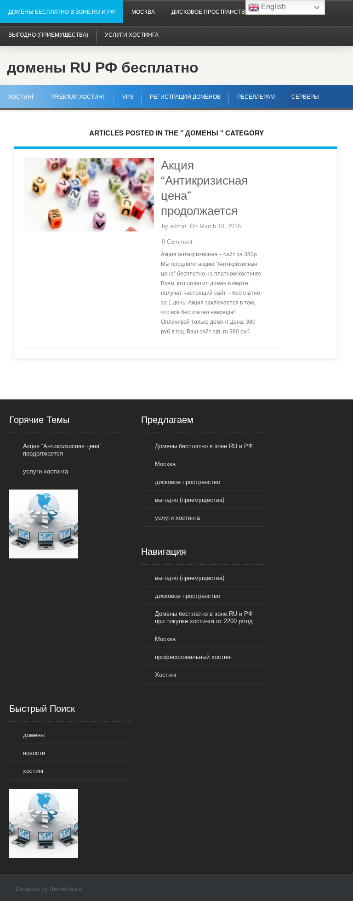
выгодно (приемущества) (48, 35)
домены (34, 735)
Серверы (305, 97)
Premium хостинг (78, 97)
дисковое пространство (210, 12)
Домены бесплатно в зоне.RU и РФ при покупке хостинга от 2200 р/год (204, 617)
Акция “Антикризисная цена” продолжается (62, 450)
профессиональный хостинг (194, 656)
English (272, 7)
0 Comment (177, 241)
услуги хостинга (132, 35)
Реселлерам (256, 97)
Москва (143, 12)
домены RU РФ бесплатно (103, 67)
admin (178, 226)
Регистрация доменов (185, 97)
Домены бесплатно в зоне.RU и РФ (61, 12)
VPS (127, 97)
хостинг (33, 770)
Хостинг (21, 97)
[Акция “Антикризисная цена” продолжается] (88, 229)
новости (34, 752)
